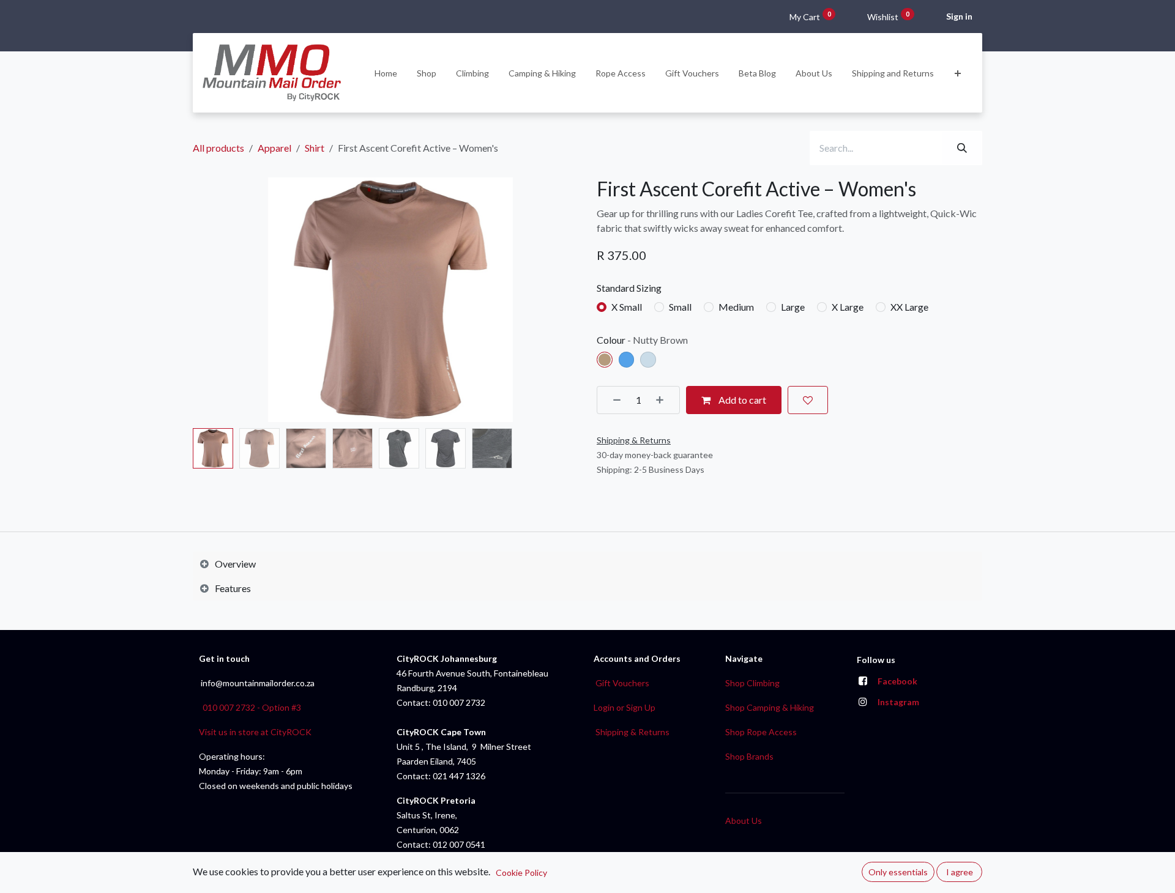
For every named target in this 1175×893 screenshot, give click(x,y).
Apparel (274, 148)
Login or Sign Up (624, 707)
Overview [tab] (235, 563)
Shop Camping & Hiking (769, 707)
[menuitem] (386, 73)
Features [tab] (233, 588)
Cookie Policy (521, 872)
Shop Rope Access (761, 732)
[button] (213, 299)
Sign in (959, 16)
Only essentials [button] (898, 872)
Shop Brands (749, 756)
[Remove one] (612, 400)
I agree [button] (959, 872)
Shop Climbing (752, 683)
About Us (743, 820)
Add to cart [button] (741, 400)
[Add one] (664, 400)
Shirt (314, 148)
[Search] (962, 148)
